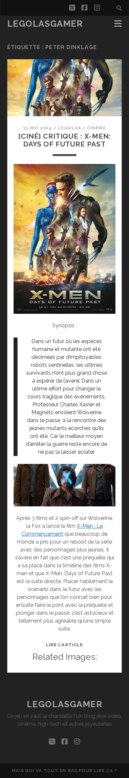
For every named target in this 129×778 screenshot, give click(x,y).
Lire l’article (64, 644)
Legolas (69, 127)
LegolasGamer (45, 24)
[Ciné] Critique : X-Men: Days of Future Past (64, 140)
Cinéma (96, 127)
